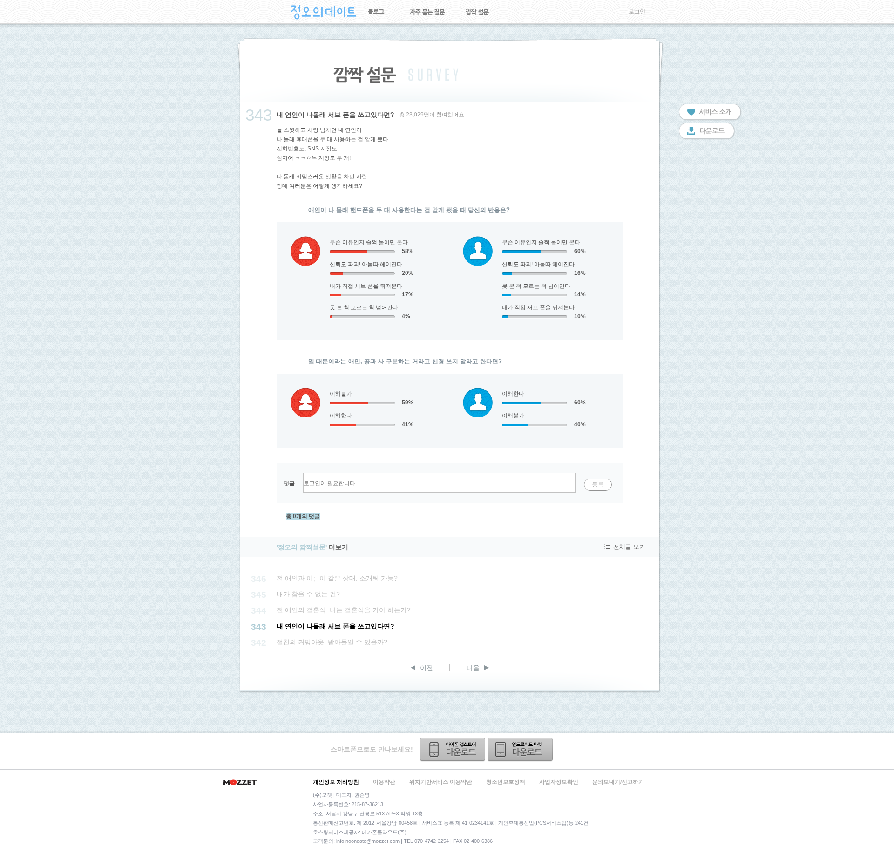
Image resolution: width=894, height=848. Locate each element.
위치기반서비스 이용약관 (440, 782)
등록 (598, 484)
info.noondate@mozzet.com (368, 841)
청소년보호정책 (505, 782)
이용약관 (384, 782)
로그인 (637, 11)
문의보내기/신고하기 (618, 782)
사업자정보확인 (558, 782)
